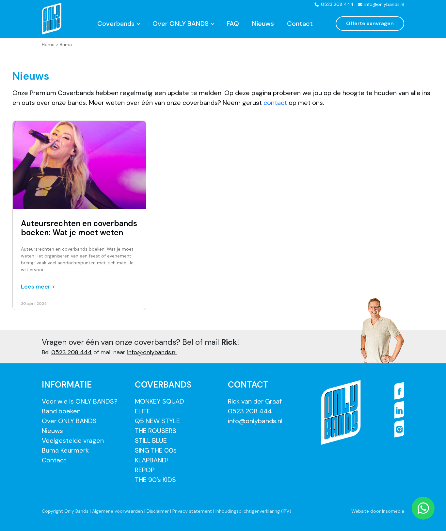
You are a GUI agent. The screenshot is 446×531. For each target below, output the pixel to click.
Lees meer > (38, 286)
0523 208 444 (71, 352)
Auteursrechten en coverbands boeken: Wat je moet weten (79, 228)
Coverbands (116, 23)
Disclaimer (158, 511)
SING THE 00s (156, 450)
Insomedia (393, 511)
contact (276, 102)
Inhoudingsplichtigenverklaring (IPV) (253, 511)
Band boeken (61, 411)
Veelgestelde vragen (73, 440)
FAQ (233, 23)
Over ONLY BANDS (180, 23)
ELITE (143, 411)
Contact (300, 23)
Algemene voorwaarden (117, 511)
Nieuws (263, 23)
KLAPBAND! (151, 460)
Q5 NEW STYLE (157, 421)
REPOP (144, 470)
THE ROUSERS (155, 430)
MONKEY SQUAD (159, 401)
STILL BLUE (151, 440)
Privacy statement (192, 511)
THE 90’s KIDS (155, 479)
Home (48, 44)
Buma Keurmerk (65, 450)
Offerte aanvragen (370, 23)
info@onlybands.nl (152, 352)
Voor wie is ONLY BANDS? (80, 401)
